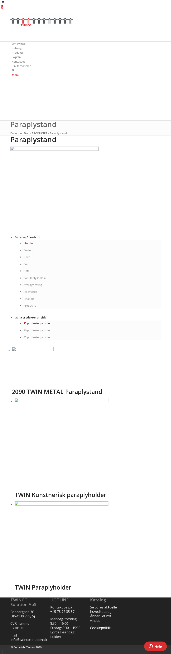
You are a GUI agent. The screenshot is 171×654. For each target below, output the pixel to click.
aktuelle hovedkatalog (103, 609)
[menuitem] (86, 44)
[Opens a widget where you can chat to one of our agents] (155, 647)
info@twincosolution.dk (28, 639)
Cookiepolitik (100, 628)
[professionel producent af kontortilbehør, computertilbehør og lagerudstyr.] (41, 28)
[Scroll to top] (1, 652)
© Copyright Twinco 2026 (25, 647)
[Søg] (13, 70)
